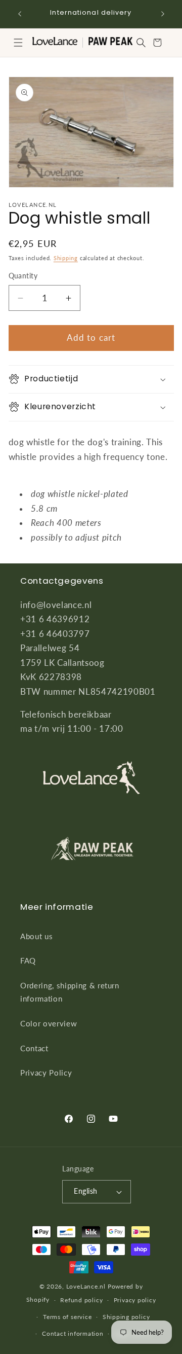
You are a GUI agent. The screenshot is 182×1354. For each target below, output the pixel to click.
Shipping (66, 258)
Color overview (48, 1023)
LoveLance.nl (86, 1286)
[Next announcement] (163, 14)
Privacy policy (135, 1300)
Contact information (73, 1333)
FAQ (28, 960)
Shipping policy (126, 1317)
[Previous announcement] (20, 14)
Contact (34, 1048)
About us (36, 936)
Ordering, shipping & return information (69, 992)
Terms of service (67, 1317)
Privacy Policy (46, 1072)
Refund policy (81, 1300)
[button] (18, 42)
